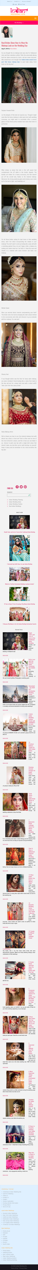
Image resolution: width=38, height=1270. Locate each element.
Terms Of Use (6, 1206)
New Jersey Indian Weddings (11, 1220)
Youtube (25, 486)
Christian (5, 1240)
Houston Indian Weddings (10, 1213)
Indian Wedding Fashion (15, 504)
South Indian (6, 1244)
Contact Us (17, 1)
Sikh (4, 1234)
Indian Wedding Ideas (15, 502)
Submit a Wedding (8, 1193)
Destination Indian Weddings (11, 1219)
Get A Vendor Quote (8, 1254)
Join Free (22, 4)
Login (15, 4)
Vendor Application (8, 1201)
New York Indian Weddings (10, 1215)
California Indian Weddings (10, 1217)
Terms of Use (14, 1268)
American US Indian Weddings (11, 1224)
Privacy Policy (7, 1205)
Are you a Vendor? (26, 1)
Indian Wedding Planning (16, 500)
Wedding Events (7, 1252)
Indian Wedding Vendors (10, 1258)
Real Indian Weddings (15, 506)
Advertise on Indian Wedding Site (12, 1192)
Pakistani (5, 1233)
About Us (9, 1)
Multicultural (6, 1231)
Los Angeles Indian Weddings (11, 1222)
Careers (5, 1199)
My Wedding (18, 22)
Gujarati (5, 1238)
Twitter (21, 486)
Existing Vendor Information (10, 1203)
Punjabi (5, 1236)
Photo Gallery (6, 1250)
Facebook (17, 486)
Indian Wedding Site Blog (10, 1260)
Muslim (5, 1242)
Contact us (6, 1197)
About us (5, 1195)
